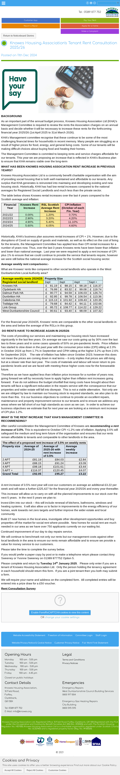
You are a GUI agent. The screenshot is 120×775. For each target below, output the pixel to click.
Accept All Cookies (13, 770)
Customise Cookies (57, 770)
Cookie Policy (109, 765)
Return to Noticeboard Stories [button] (18, 35)
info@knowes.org (22, 711)
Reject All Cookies (35, 770)
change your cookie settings (62, 617)
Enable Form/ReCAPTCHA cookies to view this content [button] (60, 612)
